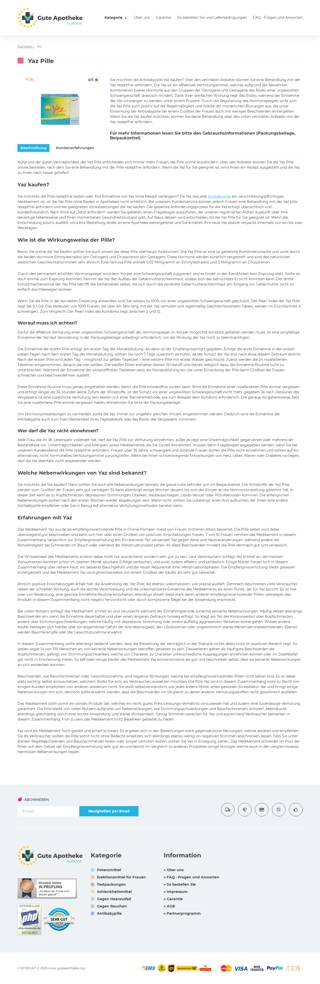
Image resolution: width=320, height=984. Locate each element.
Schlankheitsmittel (114, 891)
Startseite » (26, 46)
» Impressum (176, 891)
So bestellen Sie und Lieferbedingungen (212, 17)
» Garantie (173, 899)
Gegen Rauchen (112, 906)
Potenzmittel (109, 870)
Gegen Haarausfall (114, 899)
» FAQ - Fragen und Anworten (191, 877)
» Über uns (174, 870)
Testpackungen (111, 884)
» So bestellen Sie (180, 884)
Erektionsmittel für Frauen (121, 877)
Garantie (163, 17)
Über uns (142, 17)
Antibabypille (219, 196)
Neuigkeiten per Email (109, 811)
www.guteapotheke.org (66, 968)
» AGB (169, 906)
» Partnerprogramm (182, 913)
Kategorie (114, 17)
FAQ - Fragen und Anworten (277, 17)
